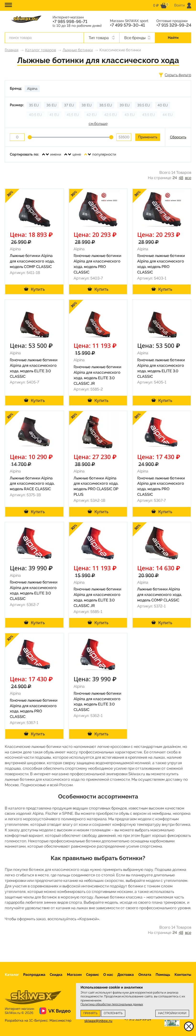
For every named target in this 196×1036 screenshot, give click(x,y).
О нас (108, 974)
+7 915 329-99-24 (173, 25)
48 (181, 177)
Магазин (74, 974)
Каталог (12, 974)
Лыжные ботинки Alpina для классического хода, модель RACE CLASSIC (32, 483)
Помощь (163, 974)
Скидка (56, 974)
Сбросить (178, 137)
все (188, 177)
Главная (11, 50)
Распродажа (34, 974)
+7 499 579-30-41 (127, 25)
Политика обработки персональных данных (112, 1004)
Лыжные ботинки (78, 50)
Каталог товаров (40, 50)
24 (175, 177)
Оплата (144, 974)
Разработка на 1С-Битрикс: (38, 1020)
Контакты (182, 974)
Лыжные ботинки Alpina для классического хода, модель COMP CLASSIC (32, 261)
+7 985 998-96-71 (70, 21)
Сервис (92, 974)
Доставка (125, 974)
